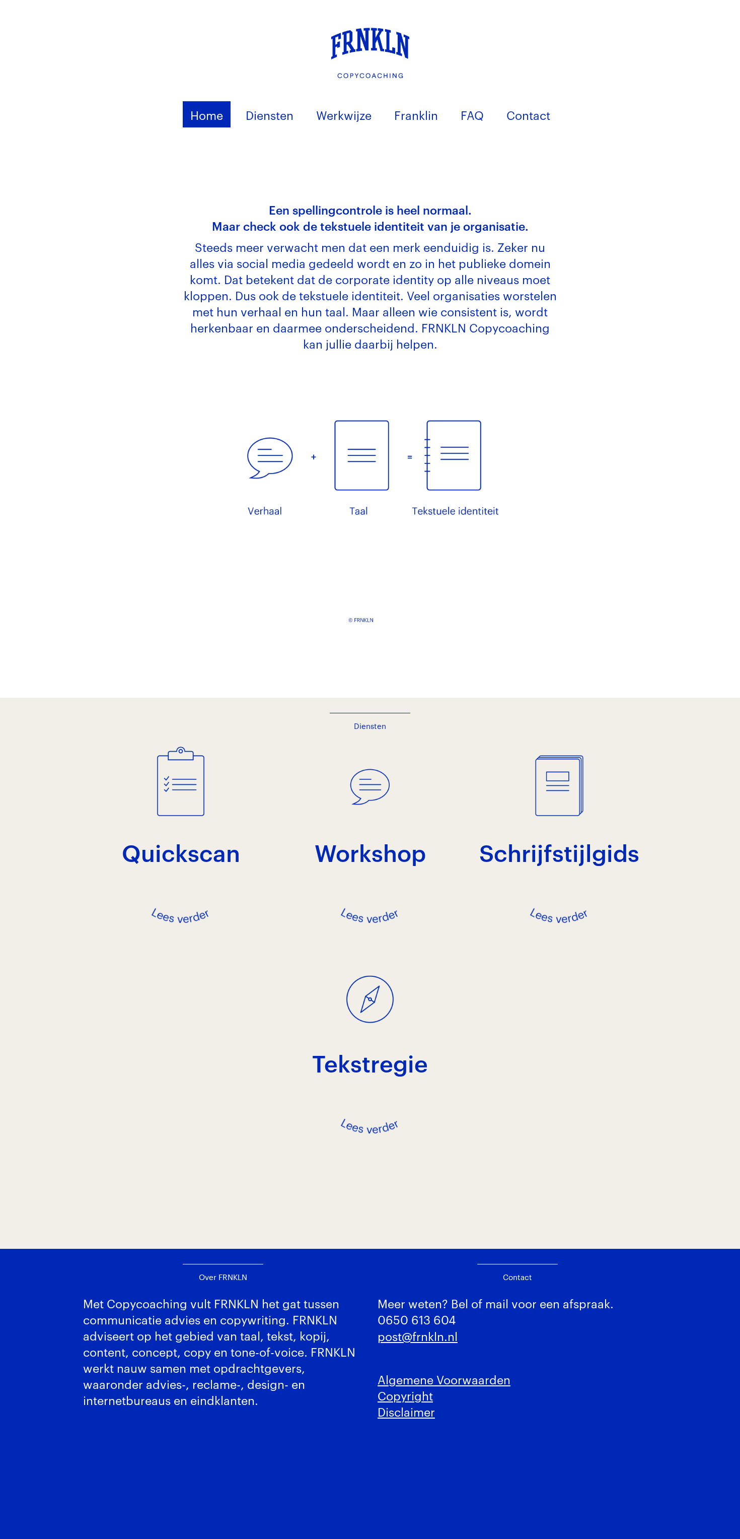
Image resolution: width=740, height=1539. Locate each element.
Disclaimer (406, 1411)
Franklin (416, 114)
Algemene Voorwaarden (444, 1379)
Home (206, 114)
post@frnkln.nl (418, 1336)
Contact (528, 114)
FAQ (472, 114)
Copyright (405, 1395)
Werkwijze (344, 114)
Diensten (269, 114)
